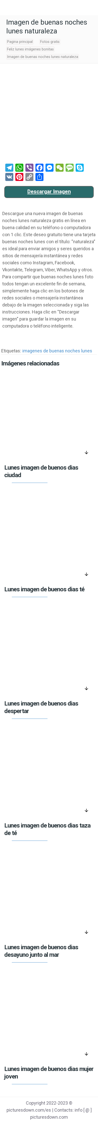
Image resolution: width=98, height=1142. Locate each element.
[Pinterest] (55, 1127)
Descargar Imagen (49, 191)
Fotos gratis (50, 42)
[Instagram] (68, 1127)
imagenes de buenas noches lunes (57, 350)
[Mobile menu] (7, 7)
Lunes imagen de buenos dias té (44, 589)
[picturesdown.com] (49, 7)
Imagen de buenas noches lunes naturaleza (42, 57)
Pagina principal (20, 42)
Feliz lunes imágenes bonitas (30, 49)
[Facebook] (29, 1127)
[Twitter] (42, 1127)
